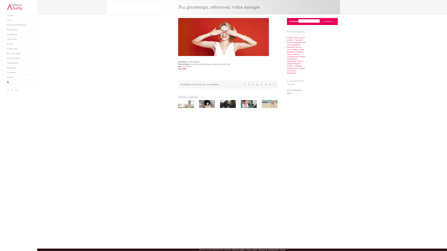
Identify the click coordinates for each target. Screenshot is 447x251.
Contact (283, 250)
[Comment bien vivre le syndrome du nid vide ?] (249, 101)
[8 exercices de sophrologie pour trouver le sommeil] (207, 101)
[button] (18, 82)
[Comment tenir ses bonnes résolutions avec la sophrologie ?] (270, 101)
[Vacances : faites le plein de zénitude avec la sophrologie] (186, 101)
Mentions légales (238, 250)
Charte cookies (251, 250)
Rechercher (294, 21)
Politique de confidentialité (269, 250)
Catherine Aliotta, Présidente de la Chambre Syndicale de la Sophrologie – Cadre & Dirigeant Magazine (296, 59)
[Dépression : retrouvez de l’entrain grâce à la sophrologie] (228, 101)
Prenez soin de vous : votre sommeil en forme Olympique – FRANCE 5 (295, 49)
